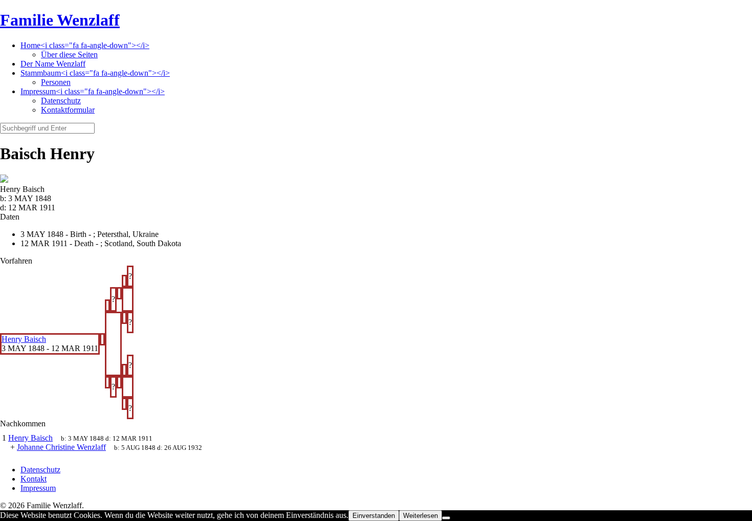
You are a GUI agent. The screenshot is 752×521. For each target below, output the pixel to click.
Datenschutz (61, 100)
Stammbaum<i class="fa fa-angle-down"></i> (95, 73)
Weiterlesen (420, 515)
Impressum (38, 488)
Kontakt (33, 478)
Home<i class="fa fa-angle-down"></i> (84, 45)
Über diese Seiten (69, 54)
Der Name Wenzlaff (52, 63)
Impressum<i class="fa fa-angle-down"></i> (92, 91)
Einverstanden (373, 515)
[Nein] (446, 517)
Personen (56, 82)
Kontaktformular (68, 109)
